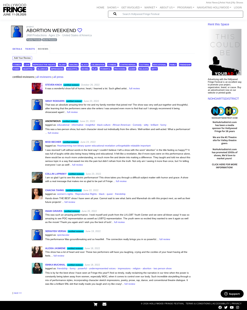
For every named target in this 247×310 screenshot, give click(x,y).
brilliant (154, 124)
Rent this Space (218, 24)
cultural (144, 64)
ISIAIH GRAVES (53, 211)
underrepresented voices (102, 268)
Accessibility (221, 303)
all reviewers (43, 76)
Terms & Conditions (198, 303)
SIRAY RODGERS (55, 101)
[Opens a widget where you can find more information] (232, 294)
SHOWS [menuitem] (112, 7)
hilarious (42, 68)
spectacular (63, 235)
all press (58, 76)
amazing (73, 64)
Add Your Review (22, 58)
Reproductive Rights (86, 194)
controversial (128, 64)
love (27, 64)
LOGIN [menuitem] (238, 7)
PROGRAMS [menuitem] (184, 7)
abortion (147, 268)
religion (143, 68)
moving (85, 68)
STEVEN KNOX (53, 84)
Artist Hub (225, 2)
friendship (185, 64)
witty (154, 68)
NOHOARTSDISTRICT (223, 98)
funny (16, 68)
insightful (72, 68)
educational (159, 64)
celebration (98, 64)
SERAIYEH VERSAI (55, 231)
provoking (120, 68)
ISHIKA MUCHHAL (55, 264)
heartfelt (28, 68)
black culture (104, 124)
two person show (163, 268)
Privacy (237, 303)
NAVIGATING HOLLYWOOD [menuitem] (213, 7)
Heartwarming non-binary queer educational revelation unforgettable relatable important (104, 145)
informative (77, 124)
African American (122, 124)
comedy (17, 64)
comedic (112, 64)
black (84, 64)
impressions (57, 68)
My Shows (237, 2)
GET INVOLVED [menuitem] (130, 7)
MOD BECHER (53, 142)
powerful (105, 68)
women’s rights (65, 194)
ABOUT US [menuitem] (166, 7)
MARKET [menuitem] (150, 7)
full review (134, 88)
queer (132, 68)
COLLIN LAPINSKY (56, 173)
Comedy (137, 124)
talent (62, 64)
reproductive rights (44, 64)
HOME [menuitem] (100, 7)
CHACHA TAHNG (54, 190)
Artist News (212, 2)
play (94, 68)
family (173, 64)
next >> (18, 293)
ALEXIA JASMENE (55, 248)
